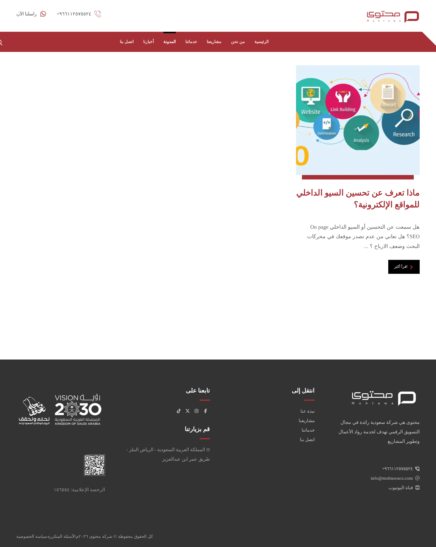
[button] (205, 411)
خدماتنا (308, 430)
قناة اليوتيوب (401, 487)
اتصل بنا (307, 439)
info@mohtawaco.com (392, 478)
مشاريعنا (307, 420)
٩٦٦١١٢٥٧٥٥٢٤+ (397, 468)
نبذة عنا (307, 411)
